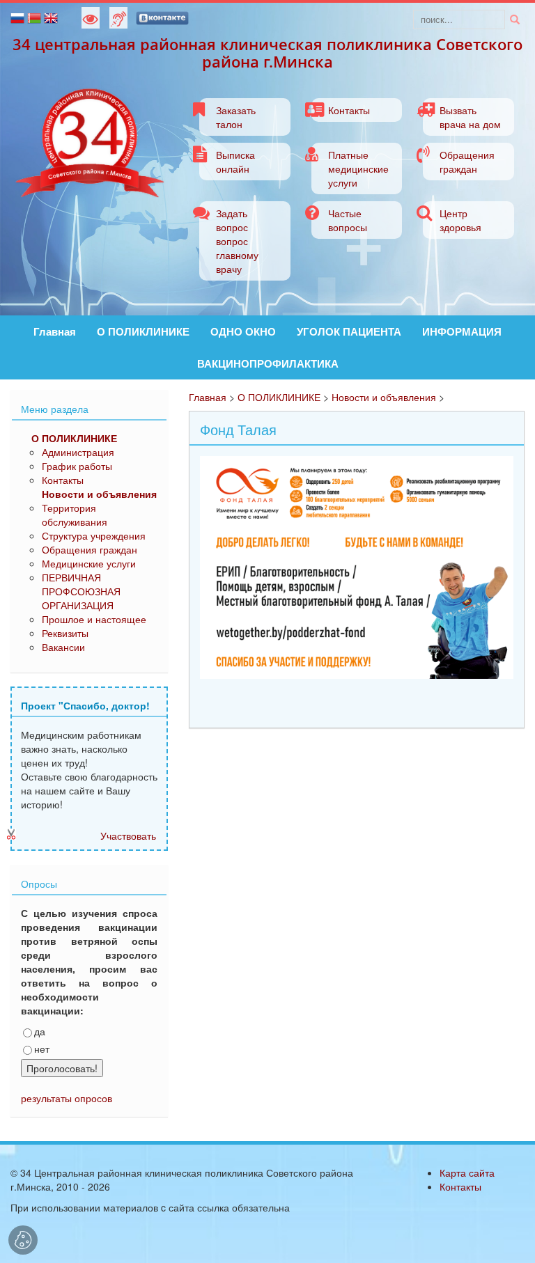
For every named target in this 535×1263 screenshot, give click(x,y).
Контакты (349, 110)
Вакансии (63, 647)
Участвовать (128, 835)
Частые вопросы (347, 220)
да (39, 1031)
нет (41, 1049)
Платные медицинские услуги (358, 168)
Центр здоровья (460, 220)
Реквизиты (65, 633)
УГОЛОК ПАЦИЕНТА (349, 331)
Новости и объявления (384, 397)
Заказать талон (236, 117)
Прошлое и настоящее (94, 619)
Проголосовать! (62, 1068)
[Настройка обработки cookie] (23, 1240)
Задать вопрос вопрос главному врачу (237, 241)
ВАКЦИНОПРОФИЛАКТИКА (268, 363)
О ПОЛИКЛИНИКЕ (143, 331)
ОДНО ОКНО (243, 331)
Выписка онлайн (235, 161)
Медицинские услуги (89, 563)
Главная (54, 331)
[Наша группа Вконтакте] (162, 17)
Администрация (78, 452)
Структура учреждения (94, 535)
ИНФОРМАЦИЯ (462, 331)
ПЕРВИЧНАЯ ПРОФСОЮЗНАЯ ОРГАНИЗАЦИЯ (81, 591)
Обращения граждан (467, 161)
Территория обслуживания (74, 514)
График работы (77, 466)
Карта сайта (467, 1172)
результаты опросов (66, 1098)
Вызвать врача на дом (470, 117)
